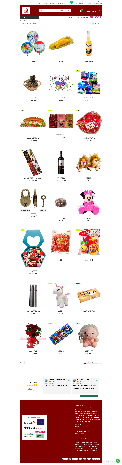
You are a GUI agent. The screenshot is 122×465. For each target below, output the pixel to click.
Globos (35, 57)
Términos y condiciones (92, 3)
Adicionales (82, 3)
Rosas (76, 3)
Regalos (60, 3)
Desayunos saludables (75, 17)
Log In (100, 3)
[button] (98, 23)
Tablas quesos (53, 3)
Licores (91, 57)
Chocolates (63, 134)
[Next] (101, 362)
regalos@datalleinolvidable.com (82, 431)
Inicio (39, 3)
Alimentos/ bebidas (63, 57)
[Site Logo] (26, 10)
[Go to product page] (33, 43)
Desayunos (44, 3)
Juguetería (71, 3)
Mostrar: (90, 23)
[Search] (69, 10)
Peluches (65, 3)
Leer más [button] (47, 392)
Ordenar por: (23, 23)
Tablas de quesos (88, 17)
